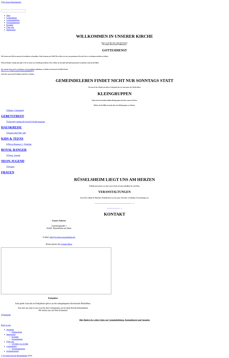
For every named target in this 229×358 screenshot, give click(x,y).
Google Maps (66, 244)
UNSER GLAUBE (20, 344)
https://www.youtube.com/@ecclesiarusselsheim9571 (17, 71)
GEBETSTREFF (12, 116)
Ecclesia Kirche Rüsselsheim (15, 356)
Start (8, 15)
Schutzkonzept (12, 351)
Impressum (11, 30)
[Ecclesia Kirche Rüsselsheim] (11, 2)
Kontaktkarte (17, 339)
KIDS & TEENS (12, 138)
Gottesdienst (11, 18)
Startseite (10, 330)
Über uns (10, 27)
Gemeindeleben (12, 20)
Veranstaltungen (13, 22)
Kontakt (9, 25)
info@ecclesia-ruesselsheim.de (62, 237)
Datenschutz (17, 332)
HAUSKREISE (11, 127)
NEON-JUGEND (12, 161)
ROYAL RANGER (14, 149)
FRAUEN (7, 172)
